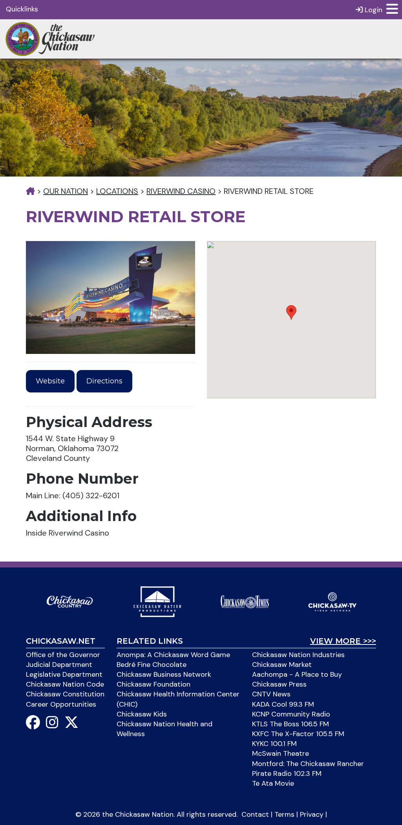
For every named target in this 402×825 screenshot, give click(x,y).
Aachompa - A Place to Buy (297, 674)
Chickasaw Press (279, 684)
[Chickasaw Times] (245, 601)
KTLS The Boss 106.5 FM (290, 724)
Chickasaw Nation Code (65, 684)
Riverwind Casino (181, 191)
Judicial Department (59, 664)
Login (372, 10)
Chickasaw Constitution (65, 694)
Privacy (311, 814)
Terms (284, 814)
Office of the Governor (63, 654)
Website (50, 381)
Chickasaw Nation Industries (298, 654)
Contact (255, 814)
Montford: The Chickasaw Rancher (308, 763)
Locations (117, 191)
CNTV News (271, 694)
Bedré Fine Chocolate (151, 664)
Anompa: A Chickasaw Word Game (173, 654)
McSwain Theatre (280, 753)
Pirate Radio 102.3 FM (287, 773)
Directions (104, 381)
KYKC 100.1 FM (274, 743)
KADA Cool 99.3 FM (283, 704)
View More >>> (343, 641)
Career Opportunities (61, 704)
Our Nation (65, 191)
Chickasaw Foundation (153, 684)
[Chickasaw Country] (70, 601)
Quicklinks (22, 9)
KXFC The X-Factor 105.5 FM (298, 733)
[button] (291, 312)
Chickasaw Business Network (164, 674)
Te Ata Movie (273, 783)
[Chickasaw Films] (157, 601)
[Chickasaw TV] (332, 601)
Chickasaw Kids (142, 714)
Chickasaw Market (282, 664)
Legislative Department (64, 674)
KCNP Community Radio (291, 714)
